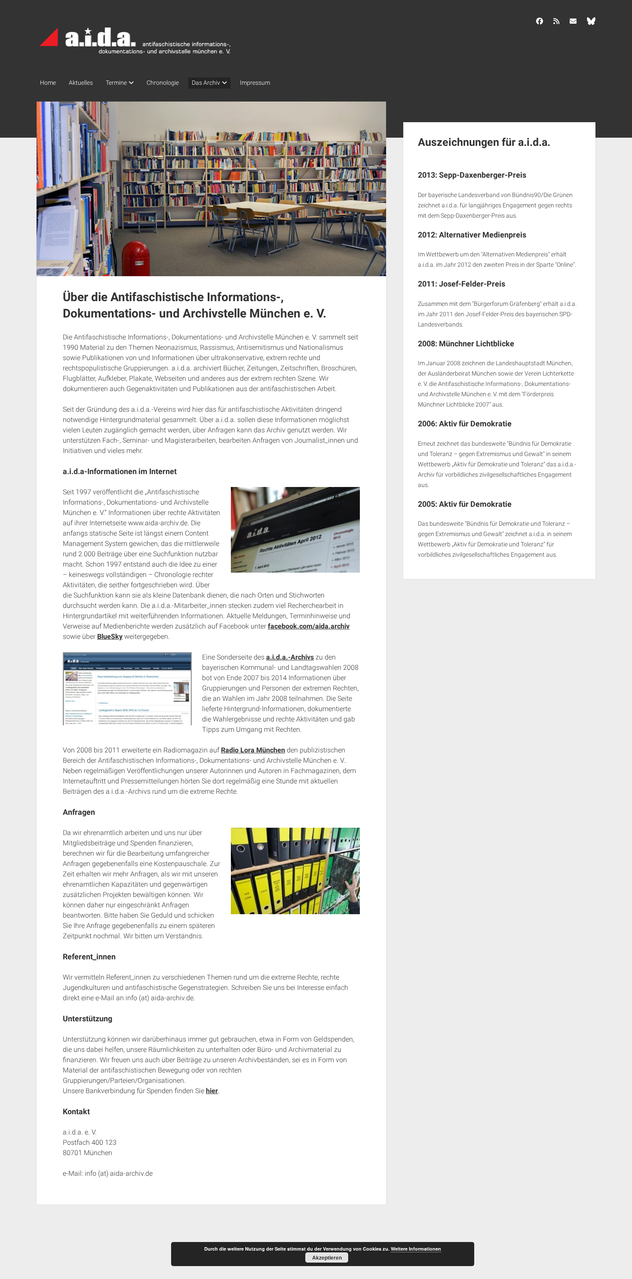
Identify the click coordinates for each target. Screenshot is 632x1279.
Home (48, 82)
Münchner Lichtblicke (476, 343)
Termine (116, 82)
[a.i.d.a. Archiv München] (135, 55)
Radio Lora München (253, 750)
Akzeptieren (327, 1257)
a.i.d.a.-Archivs (290, 657)
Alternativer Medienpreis (482, 234)
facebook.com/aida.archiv (309, 626)
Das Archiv (206, 82)
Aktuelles (81, 82)
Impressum (255, 82)
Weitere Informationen (416, 1248)
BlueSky (110, 636)
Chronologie (163, 82)
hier (212, 1091)
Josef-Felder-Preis (472, 283)
